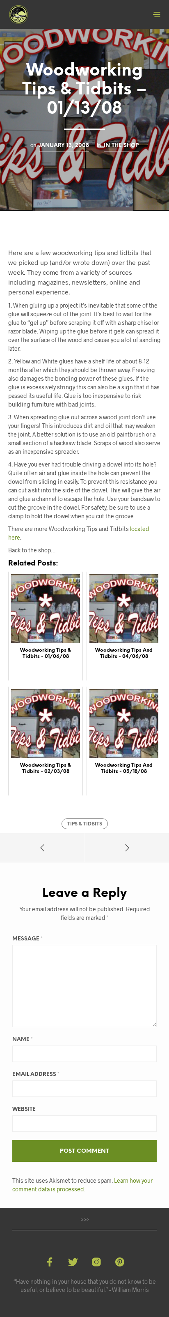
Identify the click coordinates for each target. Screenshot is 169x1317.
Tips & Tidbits (84, 824)
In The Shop (121, 145)
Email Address (35, 1074)
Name (22, 1039)
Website (24, 1109)
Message (27, 939)
